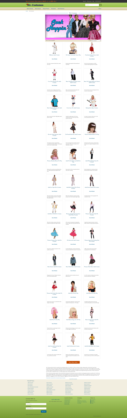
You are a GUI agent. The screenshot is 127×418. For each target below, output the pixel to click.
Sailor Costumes (68, 391)
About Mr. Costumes (81, 400)
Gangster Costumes (50, 386)
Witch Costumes (87, 392)
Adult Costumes (30, 8)
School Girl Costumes (69, 394)
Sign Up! (44, 411)
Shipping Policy (67, 399)
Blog (92, 403)
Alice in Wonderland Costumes (33, 386)
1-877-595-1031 (98, 1)
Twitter (92, 400)
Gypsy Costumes (49, 391)
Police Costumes (68, 386)
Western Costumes (87, 391)
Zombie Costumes (87, 394)
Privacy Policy (67, 400)
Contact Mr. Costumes (82, 402)
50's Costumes (30, 384)
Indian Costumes (49, 394)
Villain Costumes (87, 389)
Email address (28, 406)
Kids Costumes (38, 8)
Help (93, 1)
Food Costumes (49, 385)
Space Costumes (87, 384)
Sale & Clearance (61, 8)
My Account (89, 1)
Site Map (79, 403)
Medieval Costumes (68, 382)
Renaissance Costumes (69, 389)
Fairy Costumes (49, 382)
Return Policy (67, 402)
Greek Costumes (49, 388)
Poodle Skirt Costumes (50, 377)
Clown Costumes (30, 389)
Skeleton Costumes (87, 382)
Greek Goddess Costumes (51, 389)
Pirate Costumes (68, 385)
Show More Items (73, 362)
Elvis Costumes (56, 377)
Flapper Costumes (50, 384)
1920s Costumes (30, 382)
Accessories (53, 8)
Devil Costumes (30, 392)
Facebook (93, 399)
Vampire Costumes (87, 386)
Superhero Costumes (87, 385)
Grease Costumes (62, 377)
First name (28, 402)
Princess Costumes (68, 388)
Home (27, 11)
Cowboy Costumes (31, 391)
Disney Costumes (31, 394)
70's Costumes (30, 385)
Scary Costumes (68, 392)
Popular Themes (46, 8)
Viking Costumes (87, 388)
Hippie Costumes (49, 392)
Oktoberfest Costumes (69, 384)
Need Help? (66, 403)
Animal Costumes (31, 388)
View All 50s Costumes (73, 378)
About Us (84, 1)
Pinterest (93, 402)
